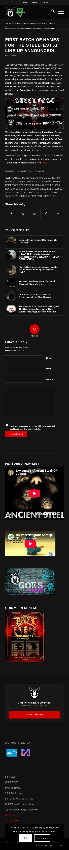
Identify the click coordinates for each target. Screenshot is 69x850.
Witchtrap (43, 196)
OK (25, 838)
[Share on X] (23, 213)
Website (49, 379)
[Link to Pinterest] (56, 845)
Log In (45, 2)
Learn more (42, 838)
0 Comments (24, 171)
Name (49, 358)
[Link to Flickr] (61, 845)
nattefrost (11, 185)
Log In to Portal (35, 715)
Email (49, 369)
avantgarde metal (22, 178)
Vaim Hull (42, 171)
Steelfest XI (40, 192)
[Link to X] (41, 845)
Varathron (11, 196)
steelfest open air (21, 192)
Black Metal (11, 55)
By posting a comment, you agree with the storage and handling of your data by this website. (32, 427)
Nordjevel (25, 185)
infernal (58, 181)
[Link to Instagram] (51, 845)
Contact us (10, 815)
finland (36, 181)
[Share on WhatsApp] (34, 213)
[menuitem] (25, 2)
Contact (35, 2)
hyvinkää (47, 181)
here (44, 163)
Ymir (52, 196)
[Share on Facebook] (11, 213)
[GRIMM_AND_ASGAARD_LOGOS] (28, 12)
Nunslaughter (40, 185)
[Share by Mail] (58, 213)
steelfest (45, 189)
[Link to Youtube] (46, 845)
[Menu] (59, 12)
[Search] (51, 12)
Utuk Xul (53, 192)
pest (21, 189)
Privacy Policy (11, 821)
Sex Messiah (32, 189)
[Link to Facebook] (36, 845)
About (25, 2)
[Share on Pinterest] (46, 213)
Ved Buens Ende (28, 196)
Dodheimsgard (22, 181)
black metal (40, 178)
